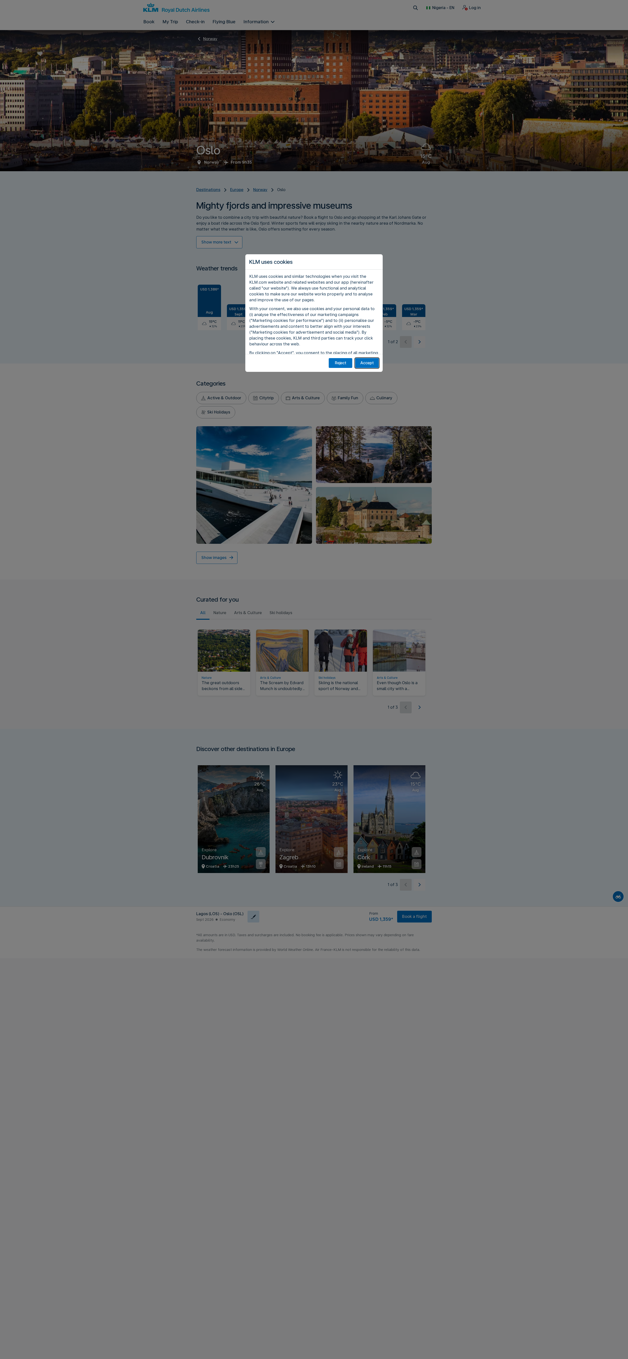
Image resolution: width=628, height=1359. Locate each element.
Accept (367, 363)
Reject (340, 363)
